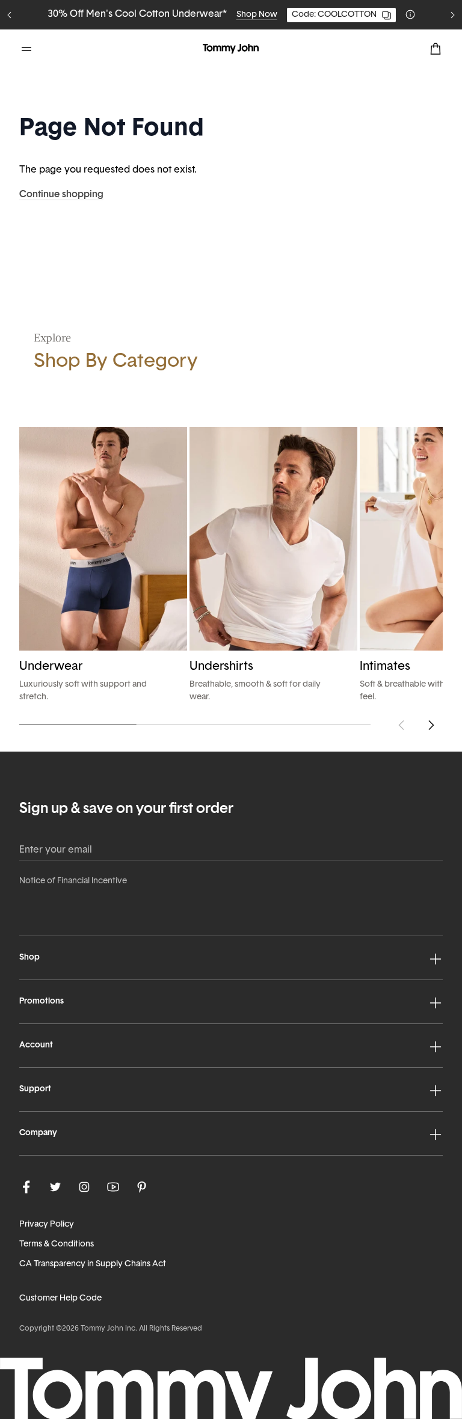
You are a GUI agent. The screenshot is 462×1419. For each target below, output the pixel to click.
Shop (29, 957)
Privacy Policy (46, 1224)
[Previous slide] (9, 15)
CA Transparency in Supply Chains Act (92, 1264)
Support (35, 1089)
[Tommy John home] (231, 49)
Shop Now (297, 15)
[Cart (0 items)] (435, 48)
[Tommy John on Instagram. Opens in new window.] (84, 1187)
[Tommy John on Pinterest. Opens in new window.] (142, 1187)
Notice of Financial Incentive (73, 881)
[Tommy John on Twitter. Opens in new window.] (55, 1187)
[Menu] (26, 48)
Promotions (41, 1001)
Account (36, 1045)
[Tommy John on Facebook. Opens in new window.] (26, 1187)
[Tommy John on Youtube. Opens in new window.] (113, 1187)
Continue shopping (61, 195)
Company (38, 1133)
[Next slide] (452, 15)
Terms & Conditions (56, 1244)
